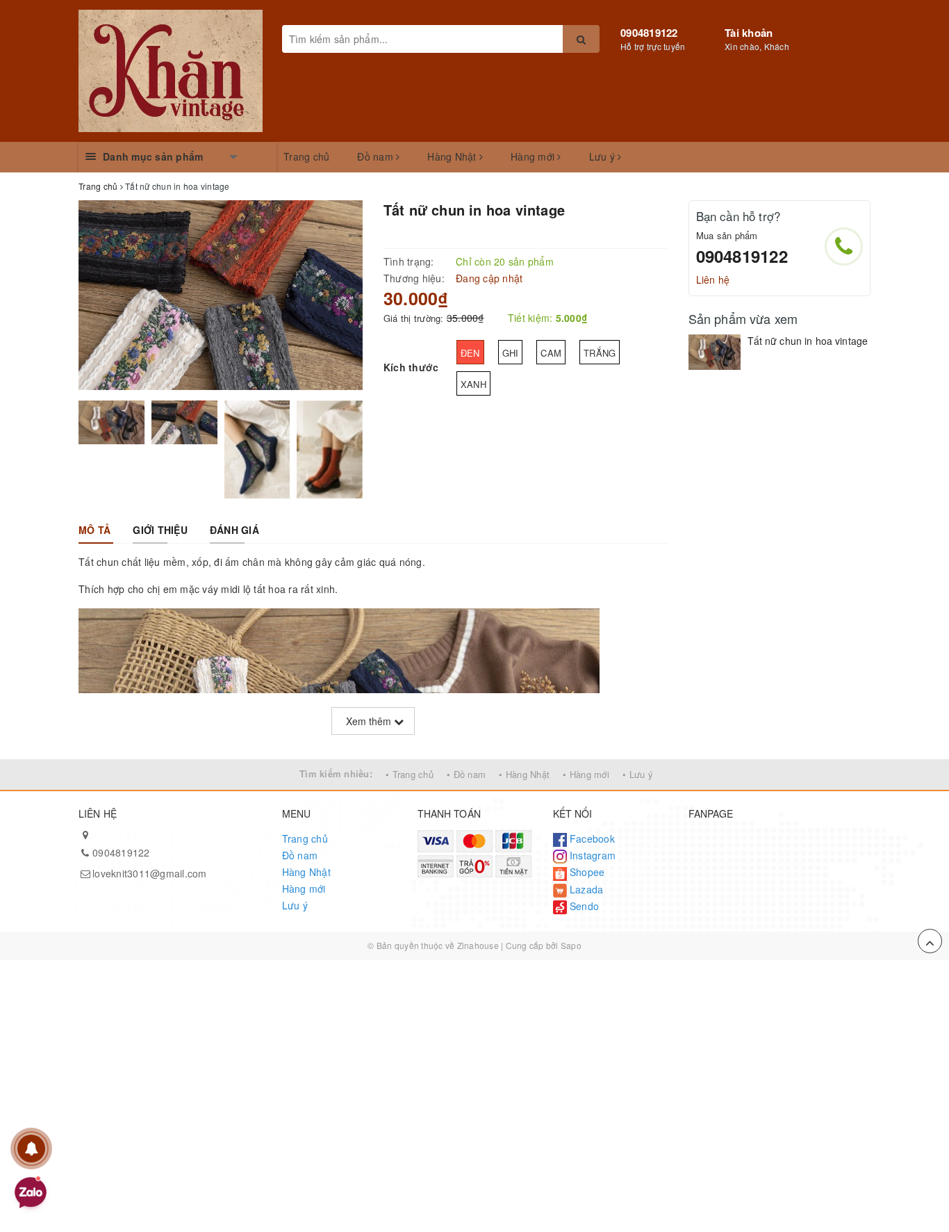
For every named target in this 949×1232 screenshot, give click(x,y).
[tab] (94, 530)
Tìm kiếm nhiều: (335, 773)
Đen (470, 352)
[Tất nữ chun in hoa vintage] (714, 351)
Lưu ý (603, 156)
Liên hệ (713, 279)
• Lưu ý (637, 774)
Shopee (586, 872)
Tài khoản (749, 32)
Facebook (591, 838)
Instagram (591, 855)
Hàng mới (534, 156)
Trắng (600, 352)
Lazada (585, 889)
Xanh (473, 384)
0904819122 (649, 32)
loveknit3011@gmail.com (149, 873)
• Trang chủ (410, 774)
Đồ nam (376, 156)
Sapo (571, 945)
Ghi (510, 352)
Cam (550, 352)
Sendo (583, 906)
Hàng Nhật (453, 156)
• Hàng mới (586, 774)
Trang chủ (306, 156)
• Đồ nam (466, 774)
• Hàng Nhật (524, 774)
